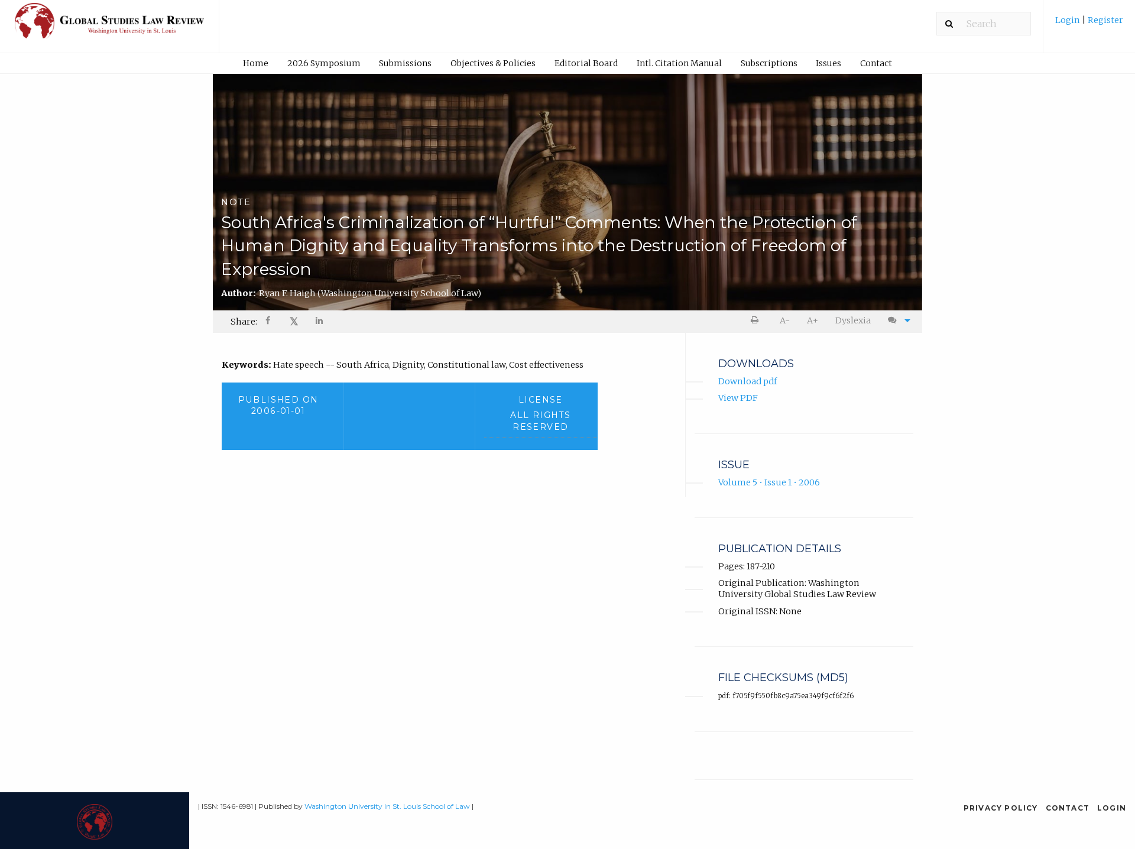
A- (785, 320)
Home (255, 63)
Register (1104, 20)
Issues (828, 63)
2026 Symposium (324, 63)
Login (1068, 20)
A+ (812, 320)
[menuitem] (1089, 24)
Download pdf (747, 381)
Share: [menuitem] (244, 321)
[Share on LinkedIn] (320, 322)
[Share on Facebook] (269, 322)
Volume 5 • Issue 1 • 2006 (769, 482)
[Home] (109, 26)
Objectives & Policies (493, 63)
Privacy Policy (1001, 807)
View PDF (738, 398)
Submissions (405, 63)
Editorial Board (586, 63)
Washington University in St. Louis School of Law (387, 806)
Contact (876, 63)
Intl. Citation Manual (679, 63)
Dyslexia (853, 320)
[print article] (756, 320)
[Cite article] (896, 320)
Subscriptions (769, 63)
